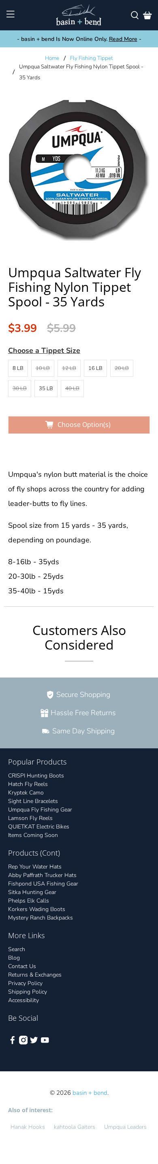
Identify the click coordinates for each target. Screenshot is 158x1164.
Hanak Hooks (28, 1127)
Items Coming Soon (33, 835)
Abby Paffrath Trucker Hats (42, 875)
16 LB (95, 368)
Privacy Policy (25, 983)
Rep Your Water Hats (35, 867)
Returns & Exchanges (35, 975)
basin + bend (90, 1093)
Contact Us (22, 966)
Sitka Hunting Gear (32, 892)
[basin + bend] (79, 15)
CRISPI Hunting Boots (36, 776)
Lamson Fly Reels (30, 818)
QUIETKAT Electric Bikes (38, 827)
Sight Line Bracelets (33, 801)
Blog (14, 958)
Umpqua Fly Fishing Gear (40, 810)
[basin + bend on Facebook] (12, 1043)
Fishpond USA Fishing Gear (43, 884)
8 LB (18, 368)
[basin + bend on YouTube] (45, 1043)
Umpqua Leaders (125, 1127)
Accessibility (23, 1000)
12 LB (69, 368)
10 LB (43, 368)
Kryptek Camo (26, 793)
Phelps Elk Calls (28, 901)
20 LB (122, 368)
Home (52, 58)
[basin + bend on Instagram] (23, 1043)
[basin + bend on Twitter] (34, 1043)
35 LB (46, 388)
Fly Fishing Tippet (91, 58)
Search (16, 949)
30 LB (20, 388)
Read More (123, 39)
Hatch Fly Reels (28, 784)
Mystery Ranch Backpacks (40, 918)
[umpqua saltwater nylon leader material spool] (79, 170)
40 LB (72, 388)
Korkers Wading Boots (36, 909)
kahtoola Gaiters (74, 1127)
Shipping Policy (27, 992)
